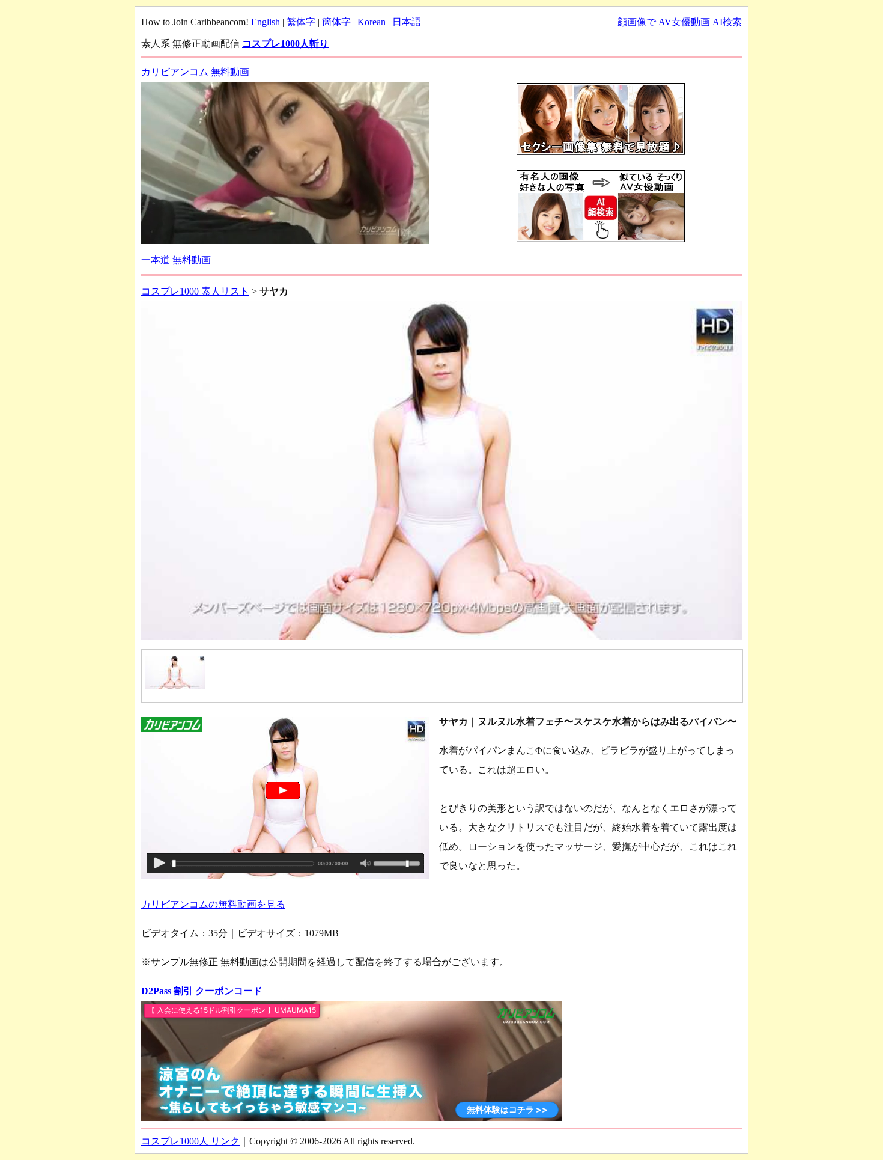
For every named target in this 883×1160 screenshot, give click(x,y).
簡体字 (336, 22)
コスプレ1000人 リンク (190, 1141)
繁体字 (301, 22)
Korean (371, 22)
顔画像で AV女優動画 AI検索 (679, 22)
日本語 (406, 22)
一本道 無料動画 (176, 260)
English (265, 22)
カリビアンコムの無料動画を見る (213, 904)
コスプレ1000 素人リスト (195, 291)
